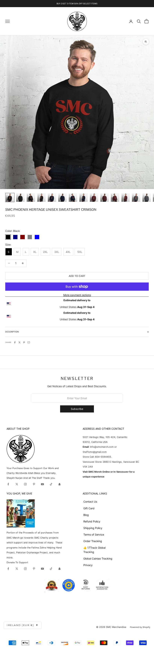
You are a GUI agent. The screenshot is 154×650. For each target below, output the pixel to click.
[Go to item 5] (52, 197)
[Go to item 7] (73, 197)
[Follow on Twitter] (17, 484)
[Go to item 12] (125, 197)
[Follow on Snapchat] (59, 484)
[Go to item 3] (30, 197)
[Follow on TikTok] (51, 484)
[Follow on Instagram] (25, 484)
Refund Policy (91, 521)
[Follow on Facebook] (8, 484)
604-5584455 (102, 456)
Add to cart (77, 275)
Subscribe (77, 408)
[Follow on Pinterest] (34, 484)
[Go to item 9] (94, 197)
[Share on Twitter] (19, 342)
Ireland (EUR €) (22, 625)
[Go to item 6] (62, 197)
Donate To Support (17, 562)
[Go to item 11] (115, 197)
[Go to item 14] (146, 197)
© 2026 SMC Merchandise (111, 627)
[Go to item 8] (83, 197)
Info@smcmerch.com (102, 446)
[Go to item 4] (41, 197)
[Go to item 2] (20, 197)
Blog (86, 514)
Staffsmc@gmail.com (95, 452)
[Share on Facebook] (15, 342)
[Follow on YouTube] (42, 484)
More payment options (77, 295)
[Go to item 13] (136, 197)
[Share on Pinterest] (24, 342)
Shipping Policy (92, 528)
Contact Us (90, 501)
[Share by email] (28, 342)
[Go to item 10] (104, 197)
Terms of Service (93, 534)
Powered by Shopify (140, 627)
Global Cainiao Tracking (97, 558)
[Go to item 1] (9, 197)
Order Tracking (92, 541)
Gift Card (88, 508)
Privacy (88, 565)
